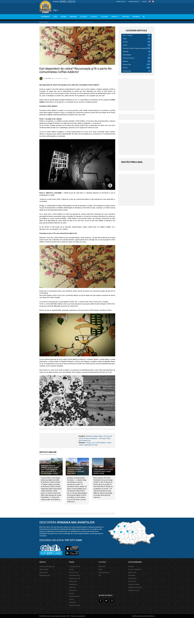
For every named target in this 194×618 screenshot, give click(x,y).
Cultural (125, 45)
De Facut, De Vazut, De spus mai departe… (135, 48)
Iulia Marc (48, 78)
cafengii (88, 443)
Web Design (131, 575)
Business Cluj (73, 590)
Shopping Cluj (73, 584)
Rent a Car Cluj (132, 572)
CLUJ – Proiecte (127, 35)
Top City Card (132, 581)
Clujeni (125, 38)
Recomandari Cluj (84, 440)
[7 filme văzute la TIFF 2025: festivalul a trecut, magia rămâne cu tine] (103, 466)
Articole (46, 22)
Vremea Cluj (72, 602)
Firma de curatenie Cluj (134, 569)
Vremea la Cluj (127, 71)
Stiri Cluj (125, 67)
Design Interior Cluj (133, 590)
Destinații (125, 51)
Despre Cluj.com (121, 1)
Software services (104, 572)
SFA (100, 575)
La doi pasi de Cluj (74, 566)
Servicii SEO (102, 566)
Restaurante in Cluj (74, 578)
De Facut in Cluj (73, 572)
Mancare (125, 61)
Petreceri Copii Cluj (74, 605)
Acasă (41, 22)
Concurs (125, 42)
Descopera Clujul (104, 438)
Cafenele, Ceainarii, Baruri (94, 436)
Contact (144, 1)
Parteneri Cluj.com (134, 1)
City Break (131, 566)
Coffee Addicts (100, 443)
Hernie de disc (43, 572)
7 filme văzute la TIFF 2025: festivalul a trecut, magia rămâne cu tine (103, 471)
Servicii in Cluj (127, 64)
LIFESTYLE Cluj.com (128, 58)
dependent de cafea (91, 445)
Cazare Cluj (72, 587)
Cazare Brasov (132, 578)
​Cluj (93, 443)
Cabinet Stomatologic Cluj (47, 566)
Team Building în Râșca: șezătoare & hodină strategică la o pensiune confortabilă (75, 470)
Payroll (100, 569)
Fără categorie (127, 55)
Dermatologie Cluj (44, 575)
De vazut (71, 593)
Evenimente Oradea (133, 584)
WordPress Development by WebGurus (143, 616)
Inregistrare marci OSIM (135, 587)
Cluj (55, 10)
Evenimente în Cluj (74, 575)
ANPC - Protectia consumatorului (75, 616)
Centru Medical (43, 569)
